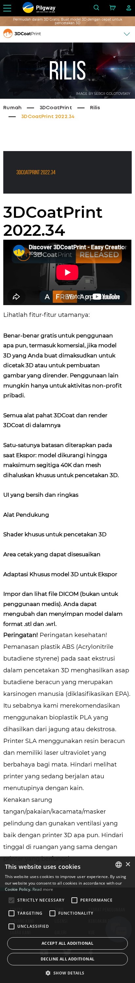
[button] (67, 972)
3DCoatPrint (56, 108)
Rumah (12, 108)
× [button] (127, 864)
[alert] (67, 919)
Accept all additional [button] (67, 943)
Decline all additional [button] (68, 959)
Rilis (95, 108)
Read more (42, 889)
